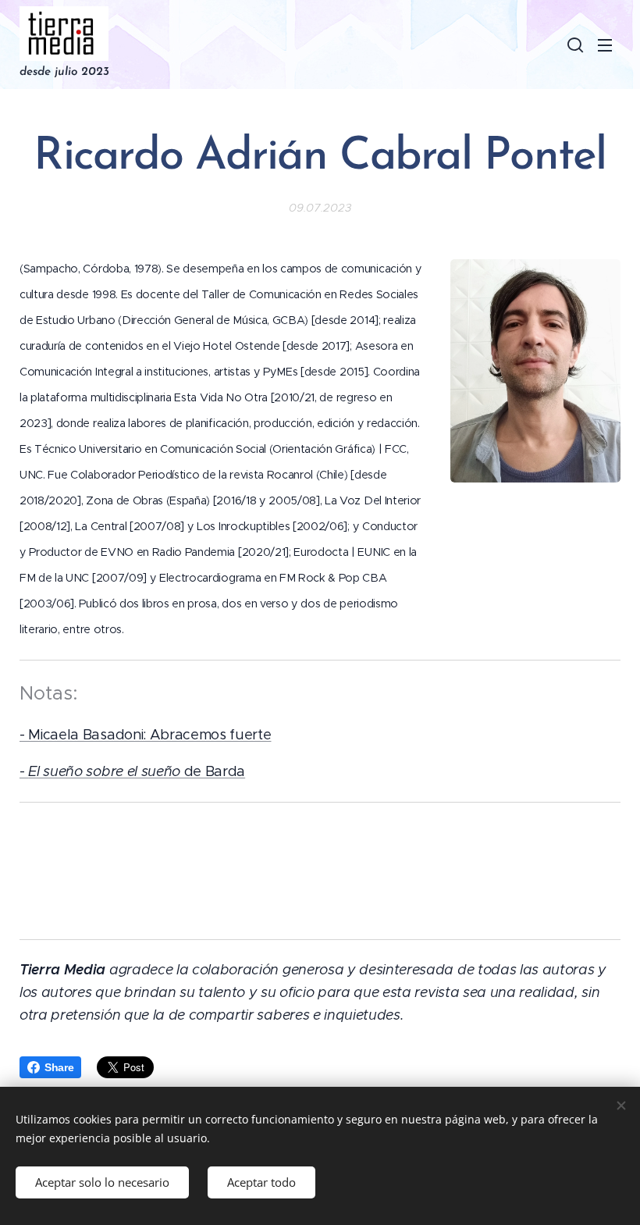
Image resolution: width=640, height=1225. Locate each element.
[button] (573, 44)
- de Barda (132, 771)
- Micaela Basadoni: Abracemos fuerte (145, 734)
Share (58, 1067)
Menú (604, 44)
